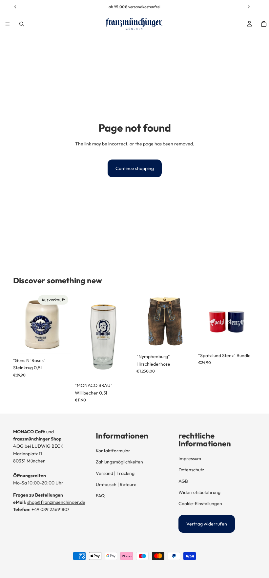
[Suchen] (21, 24)
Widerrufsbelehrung (199, 492)
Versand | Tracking (115, 473)
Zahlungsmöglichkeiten (119, 462)
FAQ (100, 496)
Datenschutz (191, 470)
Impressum (189, 458)
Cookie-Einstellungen (200, 503)
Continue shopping (134, 168)
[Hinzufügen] (122, 369)
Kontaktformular (113, 451)
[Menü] (7, 24)
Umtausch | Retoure (116, 484)
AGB (183, 481)
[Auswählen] (184, 340)
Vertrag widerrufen (206, 524)
